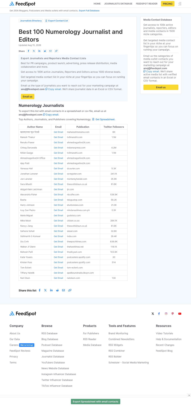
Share (22, 51)
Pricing (167, 3)
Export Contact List (58, 20)
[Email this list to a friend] (50, 51)
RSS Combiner (116, 350)
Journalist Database (52, 356)
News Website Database (55, 368)
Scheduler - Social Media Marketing (128, 362)
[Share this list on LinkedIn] (39, 51)
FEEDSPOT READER (146, 3)
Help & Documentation (168, 339)
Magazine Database (52, 350)
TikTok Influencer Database (56, 385)
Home (97, 3)
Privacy (14, 356)
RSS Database (49, 333)
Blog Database (49, 339)
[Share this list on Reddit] (45, 51)
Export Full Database (89, 10)
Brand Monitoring (118, 333)
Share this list (27, 290)
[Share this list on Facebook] (28, 51)
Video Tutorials (164, 333)
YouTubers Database (53, 362)
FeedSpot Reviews (20, 350)
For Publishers (91, 333)
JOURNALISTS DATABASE (118, 3)
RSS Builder (114, 356)
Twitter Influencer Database (57, 379)
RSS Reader (89, 339)
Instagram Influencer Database (58, 374)
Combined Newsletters (121, 339)
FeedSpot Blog (164, 350)
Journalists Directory (31, 20)
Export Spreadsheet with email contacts (95, 401)
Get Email (58, 132)
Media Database (92, 344)
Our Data (15, 339)
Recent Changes (165, 344)
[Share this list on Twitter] (34, 51)
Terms (13, 362)
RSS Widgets (115, 344)
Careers (21, 344)
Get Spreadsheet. (105, 119)
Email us (27, 96)
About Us (15, 333)
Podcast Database (51, 344)
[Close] (189, 395)
